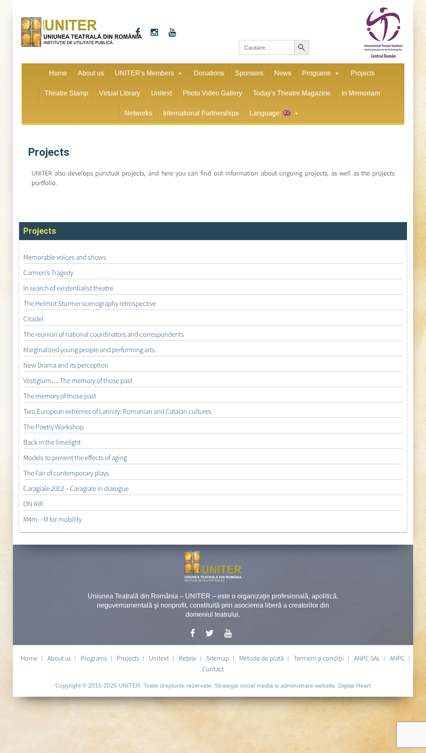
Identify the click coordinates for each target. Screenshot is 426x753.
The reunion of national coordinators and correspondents (103, 334)
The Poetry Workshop (53, 426)
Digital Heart (354, 685)
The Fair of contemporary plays (66, 473)
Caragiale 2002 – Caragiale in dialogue (76, 488)
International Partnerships (201, 113)
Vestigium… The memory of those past (77, 380)
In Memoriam (361, 93)
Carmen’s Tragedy (48, 272)
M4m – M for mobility (52, 519)
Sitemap (217, 658)
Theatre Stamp (66, 93)
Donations (209, 73)
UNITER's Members (144, 73)
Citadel (33, 318)
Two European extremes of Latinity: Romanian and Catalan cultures (117, 411)
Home (58, 73)
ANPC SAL (367, 658)
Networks (138, 113)
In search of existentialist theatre (68, 288)
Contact (213, 669)
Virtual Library (119, 93)
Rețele (187, 658)
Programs (316, 73)
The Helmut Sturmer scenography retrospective (89, 303)
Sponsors (249, 73)
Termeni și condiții (319, 658)
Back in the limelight (52, 442)
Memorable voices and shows (64, 257)
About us (91, 73)
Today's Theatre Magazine (292, 93)
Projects (363, 73)
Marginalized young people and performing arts (89, 349)
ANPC (397, 658)
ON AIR (33, 503)
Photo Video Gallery (212, 93)
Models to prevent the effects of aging (75, 457)
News (282, 73)
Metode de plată (261, 658)
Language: (266, 113)
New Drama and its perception (65, 365)
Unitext (161, 93)
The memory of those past (59, 395)
